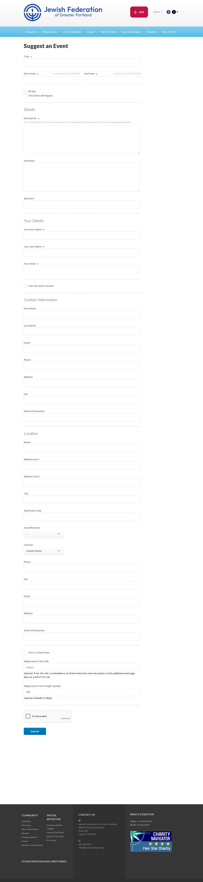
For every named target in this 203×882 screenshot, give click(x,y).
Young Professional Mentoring (44, 861)
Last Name (30, 325)
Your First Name (33, 229)
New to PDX (169, 31)
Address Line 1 (31, 459)
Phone (27, 359)
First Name (30, 308)
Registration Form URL (36, 661)
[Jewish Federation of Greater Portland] (63, 13)
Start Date (52, 73)
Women (25, 833)
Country (28, 544)
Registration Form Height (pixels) (42, 685)
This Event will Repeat (40, 95)
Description (30, 118)
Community (30, 815)
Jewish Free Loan (55, 836)
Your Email (30, 263)
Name (27, 442)
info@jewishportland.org (91, 847)
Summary (29, 160)
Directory (26, 825)
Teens (25, 841)
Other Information (34, 411)
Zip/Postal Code (32, 510)
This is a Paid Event (39, 652)
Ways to (50, 31)
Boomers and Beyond (32, 845)
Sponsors (29, 198)
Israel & (130, 31)
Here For (108, 31)
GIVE (141, 12)
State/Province (32, 527)
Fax (26, 394)
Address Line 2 (31, 476)
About (31, 31)
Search (157, 12)
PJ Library (51, 840)
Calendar (26, 821)
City (26, 493)
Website (28, 376)
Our (72, 31)
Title (27, 56)
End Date (112, 73)
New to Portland (30, 829)
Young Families (29, 837)
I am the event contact (41, 285)
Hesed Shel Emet (55, 832)
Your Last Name (33, 246)
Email (27, 342)
